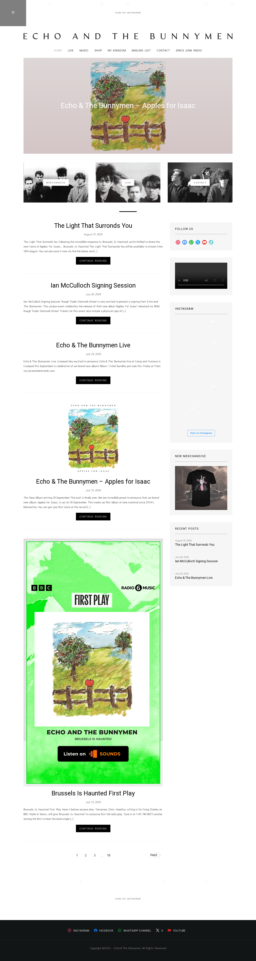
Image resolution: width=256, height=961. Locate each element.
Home (58, 50)
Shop (98, 50)
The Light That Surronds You (93, 225)
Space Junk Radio (189, 50)
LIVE (71, 50)
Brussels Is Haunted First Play (93, 793)
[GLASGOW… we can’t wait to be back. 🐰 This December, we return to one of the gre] (91, 13)
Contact (163, 50)
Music (84, 50)
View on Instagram (128, 12)
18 (108, 855)
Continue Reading (93, 260)
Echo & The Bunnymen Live (93, 345)
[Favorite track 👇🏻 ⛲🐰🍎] (206, 372)
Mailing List (141, 50)
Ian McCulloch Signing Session (93, 285)
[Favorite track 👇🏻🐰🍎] (170, 13)
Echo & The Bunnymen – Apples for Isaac (128, 105)
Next (153, 855)
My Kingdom (117, 50)
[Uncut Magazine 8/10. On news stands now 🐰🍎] (222, 13)
